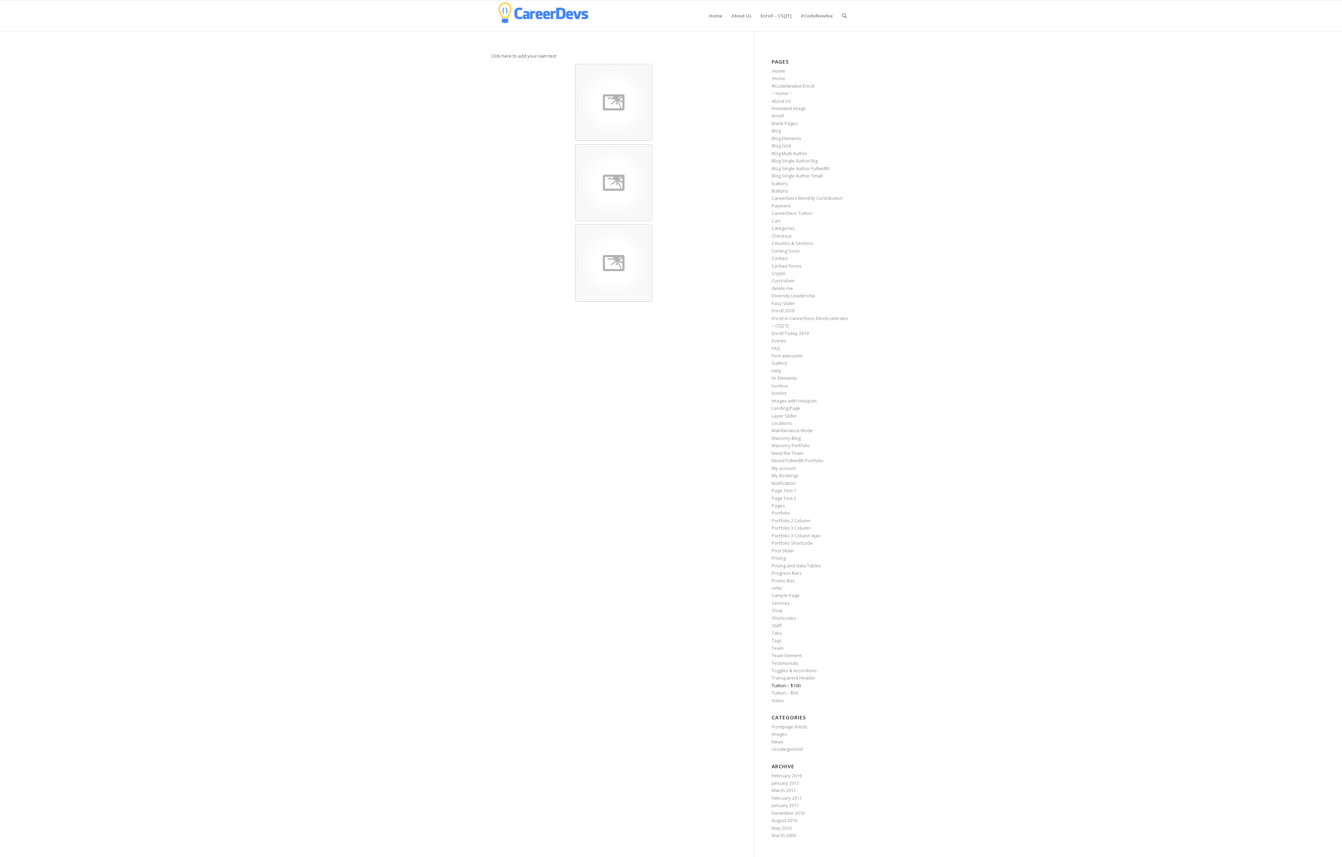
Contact (780, 258)
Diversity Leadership (793, 295)
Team (778, 648)
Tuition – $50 (785, 693)
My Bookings (785, 475)
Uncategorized (787, 749)
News (778, 742)
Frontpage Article (789, 727)
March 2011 (784, 790)
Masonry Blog (786, 438)
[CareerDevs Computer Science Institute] (543, 15)
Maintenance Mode (792, 430)
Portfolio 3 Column (791, 528)
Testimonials (785, 663)
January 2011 (785, 805)
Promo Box (783, 581)
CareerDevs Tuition (792, 213)
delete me (782, 288)
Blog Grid (781, 146)
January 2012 (785, 783)
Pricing (779, 558)
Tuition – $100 (786, 685)
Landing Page (786, 408)
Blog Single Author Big (794, 161)
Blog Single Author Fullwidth (801, 168)
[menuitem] (716, 15)
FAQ (776, 348)
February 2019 (787, 775)
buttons (780, 183)
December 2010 (788, 813)
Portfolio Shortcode (792, 543)
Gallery (779, 363)
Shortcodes (784, 618)
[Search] (844, 15)
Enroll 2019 (783, 310)
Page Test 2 (784, 498)
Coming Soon (786, 251)
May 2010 (782, 828)
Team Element (787, 655)
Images (779, 734)
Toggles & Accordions (794, 670)
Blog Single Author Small (797, 176)
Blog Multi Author (789, 153)
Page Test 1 (784, 490)
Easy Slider (783, 303)
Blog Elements (786, 138)
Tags (777, 640)
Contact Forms (787, 266)
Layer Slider (784, 416)
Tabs (777, 633)
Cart (776, 221)
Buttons (780, 191)
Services (781, 603)
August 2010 (784, 820)
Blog (776, 131)
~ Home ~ (782, 93)
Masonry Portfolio (791, 445)
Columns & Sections (793, 243)
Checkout (782, 236)
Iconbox (780, 386)
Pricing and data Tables (796, 565)
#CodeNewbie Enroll (793, 86)
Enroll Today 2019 (790, 333)
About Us (781, 101)
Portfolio (781, 513)
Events (779, 340)
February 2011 (787, 798)
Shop (777, 610)
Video (778, 700)
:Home (778, 71)
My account (784, 468)
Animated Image (789, 108)
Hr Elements (784, 378)
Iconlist (779, 393)
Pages (778, 505)
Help (776, 371)
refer (777, 588)
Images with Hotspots (794, 401)
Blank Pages (785, 123)
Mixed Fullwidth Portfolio (797, 460)
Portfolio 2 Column (791, 520)
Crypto (779, 273)
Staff (777, 625)
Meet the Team (787, 453)
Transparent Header (793, 678)
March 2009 (784, 835)
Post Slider (783, 550)
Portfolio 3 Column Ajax (796, 535)
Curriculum (783, 280)
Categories (783, 228)
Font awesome (787, 356)
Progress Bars (787, 573)
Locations (782, 423)
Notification (784, 483)
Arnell (778, 115)
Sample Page (786, 595)
